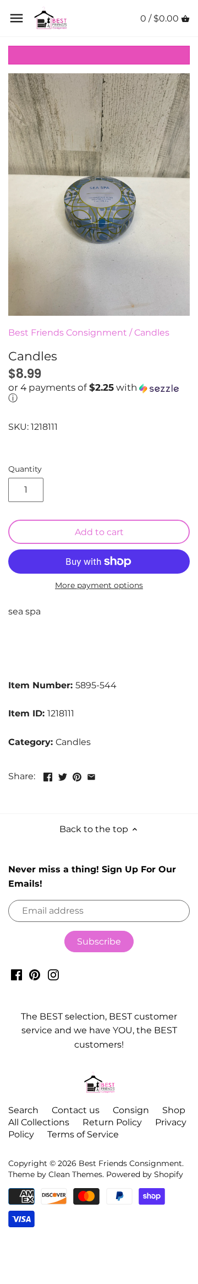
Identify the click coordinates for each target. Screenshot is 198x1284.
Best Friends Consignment (67, 332)
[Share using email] (91, 775)
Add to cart (99, 532)
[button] (99, 393)
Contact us (76, 1110)
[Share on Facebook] (47, 775)
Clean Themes (75, 1174)
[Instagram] (53, 974)
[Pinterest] (34, 974)
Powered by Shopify (144, 1174)
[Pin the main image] (77, 775)
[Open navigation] (16, 18)
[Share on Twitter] (62, 775)
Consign (131, 1110)
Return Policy (112, 1122)
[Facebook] (16, 974)
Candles (151, 332)
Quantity (25, 469)
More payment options (99, 585)
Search (23, 1110)
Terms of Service (83, 1134)
